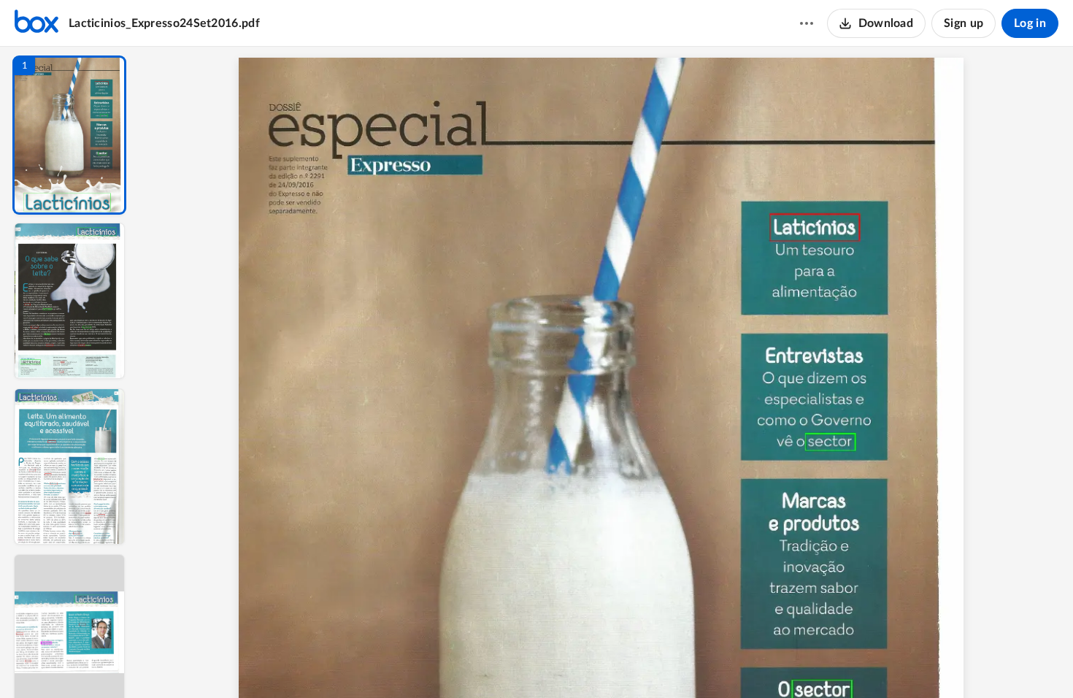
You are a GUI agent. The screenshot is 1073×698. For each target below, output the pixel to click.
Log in (1030, 23)
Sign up (963, 23)
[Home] (36, 23)
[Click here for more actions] (806, 23)
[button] (69, 135)
